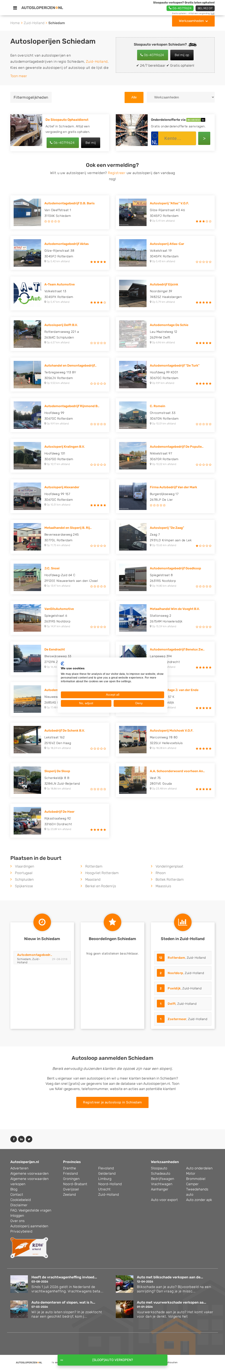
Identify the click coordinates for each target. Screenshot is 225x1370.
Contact (16, 1194)
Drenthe (69, 1168)
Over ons (17, 1221)
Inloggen (17, 1215)
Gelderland (107, 1173)
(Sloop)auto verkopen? (112, 1360)
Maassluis (163, 886)
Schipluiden (24, 879)
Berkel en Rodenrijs (100, 886)
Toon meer (18, 76)
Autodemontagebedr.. (34, 955)
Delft (172, 1004)
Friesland (70, 1173)
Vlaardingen (24, 866)
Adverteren (19, 1168)
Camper (192, 1184)
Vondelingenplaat (169, 866)
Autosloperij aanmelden (29, 1226)
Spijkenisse (24, 886)
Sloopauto (159, 1168)
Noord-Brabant (75, 1184)
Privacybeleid (21, 1231)
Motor (190, 1173)
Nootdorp (175, 973)
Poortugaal (24, 873)
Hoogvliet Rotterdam (102, 873)
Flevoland (106, 1168)
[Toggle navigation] (15, 8)
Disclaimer (18, 1205)
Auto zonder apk (199, 1200)
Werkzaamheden (191, 21)
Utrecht (104, 1189)
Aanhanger (159, 1189)
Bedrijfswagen (162, 1179)
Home (15, 23)
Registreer (116, 173)
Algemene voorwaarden (29, 1173)
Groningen (71, 1179)
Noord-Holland (110, 1184)
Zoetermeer (177, 1019)
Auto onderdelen (199, 1168)
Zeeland (69, 1194)
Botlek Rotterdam (170, 879)
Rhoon (161, 873)
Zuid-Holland (34, 23)
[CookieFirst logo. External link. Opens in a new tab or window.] (62, 663)
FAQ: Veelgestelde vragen (30, 1210)
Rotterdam (93, 866)
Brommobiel (195, 1179)
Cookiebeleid (20, 1200)
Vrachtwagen (161, 1184)
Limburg (104, 1179)
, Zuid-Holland (182, 958)
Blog (13, 1189)
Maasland (92, 879)
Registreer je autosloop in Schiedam (112, 1102)
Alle (134, 97)
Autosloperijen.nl (24, 1162)
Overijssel (71, 1189)
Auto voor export (164, 1200)
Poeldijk (174, 988)
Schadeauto (160, 1173)
